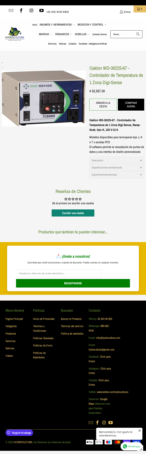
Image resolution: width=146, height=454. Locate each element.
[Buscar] (138, 34)
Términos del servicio (72, 326)
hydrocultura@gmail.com (101, 349)
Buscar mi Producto (71, 319)
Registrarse (73, 283)
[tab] (116, 160)
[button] (57, 25)
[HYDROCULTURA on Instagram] (31, 10)
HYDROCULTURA (23, 442)
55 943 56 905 (105, 319)
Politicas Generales (43, 338)
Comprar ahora (131, 104)
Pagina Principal (14, 319)
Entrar (127, 12)
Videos (9, 356)
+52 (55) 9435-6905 (57, 12)
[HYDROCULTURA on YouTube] (41, 10)
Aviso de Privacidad (43, 319)
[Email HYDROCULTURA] (11, 10)
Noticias (10, 348)
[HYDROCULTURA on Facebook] (21, 10)
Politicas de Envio (42, 345)
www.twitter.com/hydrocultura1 (112, 392)
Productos (11, 333)
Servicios (10, 341)
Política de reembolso (72, 333)
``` (44, 94)
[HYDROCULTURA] (15, 34)
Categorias (11, 326)
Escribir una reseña (73, 213)
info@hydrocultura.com (108, 338)
